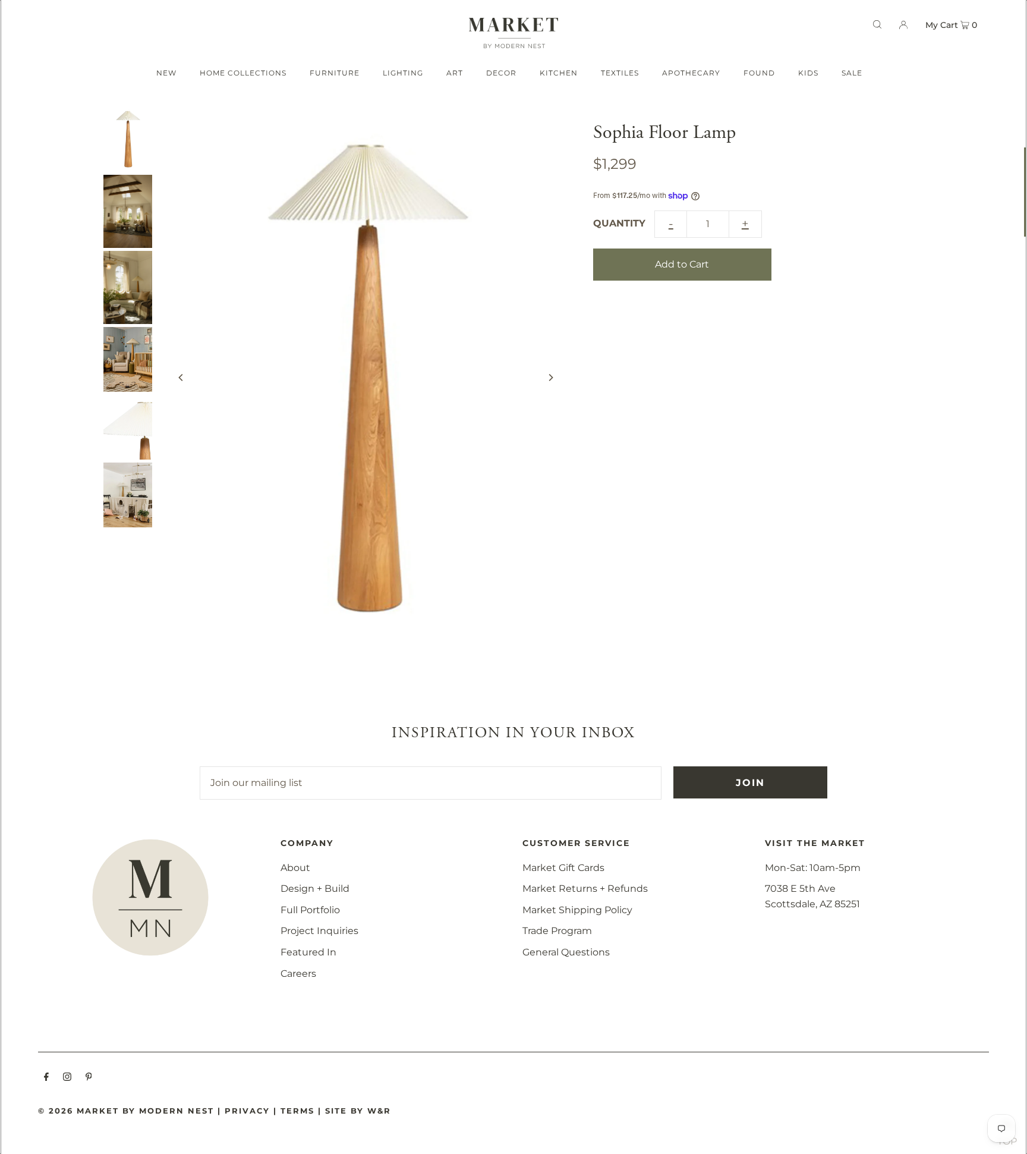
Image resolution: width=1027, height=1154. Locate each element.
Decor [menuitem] (501, 72)
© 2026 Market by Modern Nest (126, 1110)
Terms (297, 1110)
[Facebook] (46, 1078)
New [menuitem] (166, 72)
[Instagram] (67, 1078)
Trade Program (557, 930)
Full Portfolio (310, 910)
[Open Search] (877, 24)
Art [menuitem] (454, 72)
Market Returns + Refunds (585, 888)
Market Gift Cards (563, 867)
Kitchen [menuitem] (559, 72)
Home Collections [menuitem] (243, 72)
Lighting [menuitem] (403, 72)
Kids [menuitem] (808, 72)
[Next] (550, 377)
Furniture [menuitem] (335, 72)
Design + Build (315, 888)
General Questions (566, 952)
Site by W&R (358, 1110)
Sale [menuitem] (852, 72)
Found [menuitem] (759, 72)
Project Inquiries (319, 930)
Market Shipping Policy (577, 910)
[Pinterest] (89, 1078)
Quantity (619, 223)
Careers (298, 973)
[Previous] (181, 377)
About (295, 867)
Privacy (247, 1110)
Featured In (308, 952)
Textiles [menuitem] (620, 72)
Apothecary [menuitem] (691, 72)
